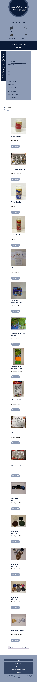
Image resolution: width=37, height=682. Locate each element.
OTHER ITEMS (12, 81)
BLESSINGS (11, 61)
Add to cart (15, 146)
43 (25, 647)
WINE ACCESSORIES (14, 94)
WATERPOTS (12, 91)
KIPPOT (10, 74)
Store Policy (19, 663)
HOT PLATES (12, 88)
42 (22, 647)
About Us (18, 666)
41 (20, 647)
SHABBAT (11, 84)
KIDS (9, 71)
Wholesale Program (18, 669)
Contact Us (18, 673)
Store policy (22, 44)
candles (11, 65)
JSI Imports (12, 97)
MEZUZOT (11, 78)
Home (6, 107)
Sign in (14, 44)
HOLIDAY (10, 68)
